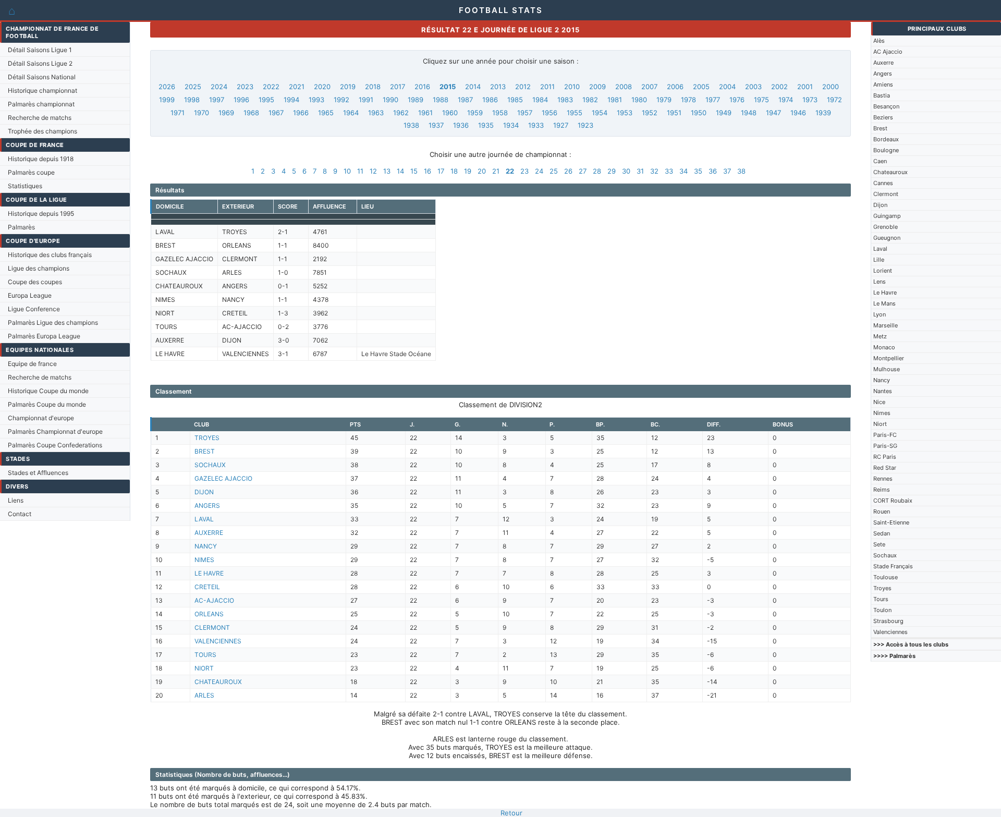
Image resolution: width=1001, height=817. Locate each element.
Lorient (882, 270)
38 (741, 171)
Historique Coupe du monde (48, 391)
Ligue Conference (34, 309)
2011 (547, 86)
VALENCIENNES (217, 641)
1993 (316, 99)
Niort (880, 424)
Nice (879, 402)
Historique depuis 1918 (41, 159)
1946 (798, 112)
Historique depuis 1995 (41, 213)
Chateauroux (890, 172)
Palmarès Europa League (44, 336)
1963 (376, 112)
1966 (301, 112)
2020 (322, 86)
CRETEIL (207, 587)
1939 (823, 112)
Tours (880, 599)
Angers (882, 73)
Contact (19, 514)
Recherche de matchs (39, 117)
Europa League (30, 295)
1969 (226, 112)
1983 (565, 99)
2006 (675, 86)
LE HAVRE (209, 573)
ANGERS (207, 505)
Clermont (885, 194)
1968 (251, 112)
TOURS (205, 655)
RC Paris (884, 456)
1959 (475, 112)
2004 (727, 86)
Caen (880, 161)
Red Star (884, 467)
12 (373, 171)
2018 (373, 86)
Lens (879, 281)
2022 (271, 86)
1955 (574, 112)
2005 (701, 86)
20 (482, 171)
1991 (366, 99)
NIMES (204, 560)
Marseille (885, 325)
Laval (880, 248)
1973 (809, 99)
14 (400, 171)
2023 (245, 86)
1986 (490, 99)
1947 (773, 112)
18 (454, 171)
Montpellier (888, 358)
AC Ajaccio (887, 51)
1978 (688, 99)
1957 (524, 112)
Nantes (882, 391)
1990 (390, 99)
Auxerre (883, 62)
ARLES (204, 695)
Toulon (882, 610)
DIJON (204, 492)
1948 (748, 112)
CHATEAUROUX (218, 682)
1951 (674, 112)
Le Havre (885, 292)
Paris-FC (885, 434)
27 (583, 171)
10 (347, 171)
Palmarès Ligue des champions (53, 322)
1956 (549, 112)
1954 (599, 112)
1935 (486, 125)
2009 (597, 86)
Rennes (883, 478)
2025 (193, 86)
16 (427, 171)
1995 (266, 99)
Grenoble (885, 226)
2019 (348, 86)
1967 (276, 112)
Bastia (881, 95)
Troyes (882, 588)
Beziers (883, 117)
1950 (698, 112)
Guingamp (887, 216)
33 (669, 171)
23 (524, 171)
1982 (590, 99)
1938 (411, 125)
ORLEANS (209, 614)
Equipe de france (32, 364)
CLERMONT (212, 627)
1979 (664, 99)
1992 (341, 99)
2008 (623, 86)
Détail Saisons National (42, 77)
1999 (167, 99)
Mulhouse (886, 369)
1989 (415, 99)
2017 (397, 86)
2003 (753, 86)
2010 (572, 86)
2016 (422, 86)
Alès (879, 40)
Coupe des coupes (35, 282)
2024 (219, 86)
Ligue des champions (38, 268)
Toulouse (885, 577)
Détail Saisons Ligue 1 (40, 50)
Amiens (883, 84)
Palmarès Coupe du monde (47, 404)
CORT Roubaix (892, 500)
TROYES (206, 438)
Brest (880, 128)
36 (713, 171)
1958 (500, 112)
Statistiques (25, 186)
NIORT (204, 668)
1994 (291, 99)
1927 (560, 125)
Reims (881, 489)
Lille (878, 259)
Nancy (881, 380)
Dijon (880, 205)
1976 (736, 99)
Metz (880, 336)
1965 (326, 112)
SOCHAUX (210, 465)
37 (727, 171)
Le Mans (884, 303)
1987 (465, 99)
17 (440, 171)
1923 (585, 125)
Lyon (879, 314)
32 (654, 171)
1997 (216, 99)
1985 (515, 99)
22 (510, 171)
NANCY (205, 546)
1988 (440, 99)
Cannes (883, 183)
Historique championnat (42, 90)
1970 (201, 112)
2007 (649, 86)
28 (597, 171)
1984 (540, 99)
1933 (536, 125)
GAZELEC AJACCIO (223, 478)
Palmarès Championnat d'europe (55, 431)
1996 (241, 99)
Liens (15, 500)
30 (626, 171)
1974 (785, 99)
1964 (351, 112)
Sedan (881, 533)
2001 (805, 86)
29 (611, 171)
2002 (779, 86)
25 (554, 171)
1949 (723, 112)
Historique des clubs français (50, 255)
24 (539, 171)
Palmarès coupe (31, 172)
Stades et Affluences (38, 473)
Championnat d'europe (41, 418)
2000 (830, 86)
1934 (511, 125)
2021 (296, 86)
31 (640, 171)
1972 (834, 99)
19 (467, 171)
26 (568, 171)
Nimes (881, 413)
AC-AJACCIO (214, 600)
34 (683, 171)
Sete (879, 544)
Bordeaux (886, 139)
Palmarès (21, 227)
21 (495, 171)
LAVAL (204, 519)
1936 (461, 125)
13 (386, 171)
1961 (425, 112)
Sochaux (885, 555)
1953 (624, 112)
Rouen (881, 511)
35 (698, 171)
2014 (473, 86)
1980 (639, 99)
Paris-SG (885, 445)
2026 (166, 86)
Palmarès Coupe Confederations (55, 445)
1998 (192, 99)
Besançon (886, 106)
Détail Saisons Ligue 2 (40, 63)
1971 (177, 112)
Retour (511, 813)
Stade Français (893, 566)
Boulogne (886, 150)
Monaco (884, 347)
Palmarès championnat (41, 104)
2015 (448, 86)
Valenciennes (890, 632)
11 (360, 171)
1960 (450, 112)
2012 (523, 86)
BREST (204, 451)
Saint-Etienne (891, 522)
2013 (498, 86)
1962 (401, 112)
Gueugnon (886, 237)
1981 (614, 99)
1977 (712, 99)
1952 (649, 112)
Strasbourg (888, 621)
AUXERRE (208, 532)
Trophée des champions (42, 131)
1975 (761, 99)
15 (414, 171)
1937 (436, 125)
